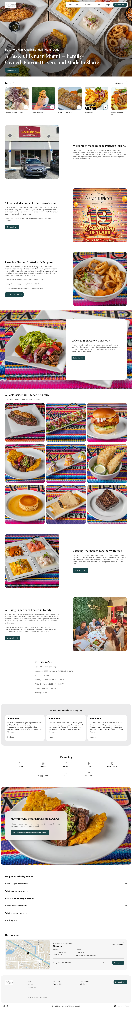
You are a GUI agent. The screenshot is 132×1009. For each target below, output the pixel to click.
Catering (78, 5)
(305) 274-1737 (81, 953)
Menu (70, 5)
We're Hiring (57, 984)
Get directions (117, 944)
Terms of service (32, 997)
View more (10, 732)
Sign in (108, 5)
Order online (118, 963)
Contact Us (31, 987)
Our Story (31, 984)
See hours (106, 963)
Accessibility (44, 997)
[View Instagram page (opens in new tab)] (7, 1006)
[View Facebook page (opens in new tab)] (4, 1006)
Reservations (89, 5)
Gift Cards (83, 984)
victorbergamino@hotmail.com (86, 955)
